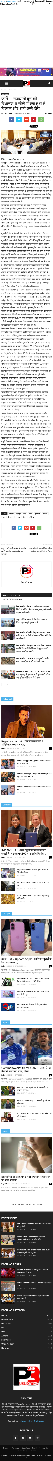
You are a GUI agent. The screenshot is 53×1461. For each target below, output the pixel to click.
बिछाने (30, 514)
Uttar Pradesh (7, 1344)
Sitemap (33, 1451)
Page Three (8, 113)
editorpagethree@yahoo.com (32, 1421)
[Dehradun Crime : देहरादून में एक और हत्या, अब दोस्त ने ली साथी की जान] (8, 660)
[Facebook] (15, 1438)
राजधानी (45, 514)
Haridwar (5, 1348)
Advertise (15, 1448)
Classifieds (26, 1448)
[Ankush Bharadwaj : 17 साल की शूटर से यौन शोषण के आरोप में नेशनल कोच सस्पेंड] (8, 1104)
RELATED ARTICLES (11, 595)
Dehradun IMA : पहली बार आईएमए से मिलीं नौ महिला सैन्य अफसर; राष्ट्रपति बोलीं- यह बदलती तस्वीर (34, 609)
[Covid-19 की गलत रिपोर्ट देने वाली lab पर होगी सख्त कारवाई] (8, 1299)
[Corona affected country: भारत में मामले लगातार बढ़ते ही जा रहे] (8, 1273)
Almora (4, 1335)
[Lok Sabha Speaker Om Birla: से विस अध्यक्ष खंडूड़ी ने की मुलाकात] (8, 1227)
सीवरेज (24, 517)
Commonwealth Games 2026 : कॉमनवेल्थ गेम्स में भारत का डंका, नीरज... (26, 1069)
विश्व (2, 1327)
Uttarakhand (7, 1319)
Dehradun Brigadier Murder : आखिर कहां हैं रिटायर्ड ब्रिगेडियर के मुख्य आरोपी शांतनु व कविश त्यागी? (33, 648)
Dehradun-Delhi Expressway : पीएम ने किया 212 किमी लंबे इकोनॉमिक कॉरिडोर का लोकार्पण (33, 635)
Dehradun (11, 1)
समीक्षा (18, 517)
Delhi (3, 1331)
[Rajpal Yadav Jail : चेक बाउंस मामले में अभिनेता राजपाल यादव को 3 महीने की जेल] (26, 721)
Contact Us (43, 1448)
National (5, 1315)
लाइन (4, 517)
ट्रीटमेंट (11, 514)
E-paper (6, 1448)
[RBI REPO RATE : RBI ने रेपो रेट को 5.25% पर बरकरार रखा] (8, 886)
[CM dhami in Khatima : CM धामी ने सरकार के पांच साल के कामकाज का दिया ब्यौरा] (8, 1286)
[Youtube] (37, 1438)
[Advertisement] (26, 36)
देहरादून (18, 514)
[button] (49, 83)
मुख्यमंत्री (37, 514)
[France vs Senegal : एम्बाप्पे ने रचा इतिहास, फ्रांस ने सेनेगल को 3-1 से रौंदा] (8, 1091)
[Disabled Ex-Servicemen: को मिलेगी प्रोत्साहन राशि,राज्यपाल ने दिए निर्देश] (8, 1240)
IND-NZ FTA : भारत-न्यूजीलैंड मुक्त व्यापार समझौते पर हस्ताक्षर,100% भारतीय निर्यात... (23, 852)
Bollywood (6, 1339)
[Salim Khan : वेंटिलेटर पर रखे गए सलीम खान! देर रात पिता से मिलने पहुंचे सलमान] (8, 790)
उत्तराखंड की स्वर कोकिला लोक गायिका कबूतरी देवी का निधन (40, 550)
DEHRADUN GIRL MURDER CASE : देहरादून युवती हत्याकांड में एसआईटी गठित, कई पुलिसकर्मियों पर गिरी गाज (33, 674)
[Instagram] (23, 1438)
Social (34, 1448)
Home (2, 1)
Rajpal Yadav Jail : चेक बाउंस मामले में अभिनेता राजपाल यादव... (22, 743)
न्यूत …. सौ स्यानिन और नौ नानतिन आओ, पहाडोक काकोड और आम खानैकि (13, 551)
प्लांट (25, 514)
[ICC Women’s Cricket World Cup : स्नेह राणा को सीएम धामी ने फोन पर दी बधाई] (8, 1117)
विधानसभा (10, 517)
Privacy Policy (22, 1451)
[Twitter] (30, 1438)
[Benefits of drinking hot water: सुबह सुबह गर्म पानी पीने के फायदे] (26, 1155)
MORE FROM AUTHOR (12, 599)
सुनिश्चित (31, 517)
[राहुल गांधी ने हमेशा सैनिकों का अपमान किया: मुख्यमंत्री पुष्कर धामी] (8, 622)
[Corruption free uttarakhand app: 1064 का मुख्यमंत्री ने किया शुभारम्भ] (8, 1253)
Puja (3, 748)
